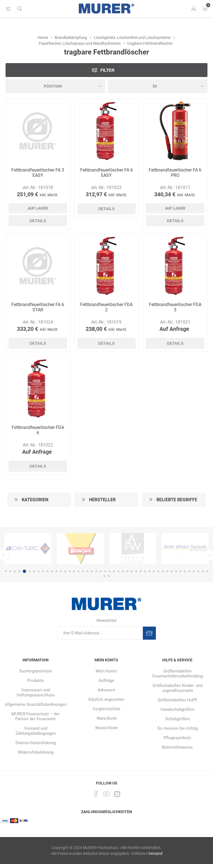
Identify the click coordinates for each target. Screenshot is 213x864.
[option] (28, 548)
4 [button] (19, 571)
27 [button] (123, 571)
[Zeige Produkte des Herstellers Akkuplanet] (185, 548)
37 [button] (167, 571)
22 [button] (101, 571)
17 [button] (78, 571)
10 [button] (47, 571)
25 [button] (114, 571)
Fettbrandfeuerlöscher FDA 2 (106, 307)
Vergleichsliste (106, 708)
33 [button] (149, 571)
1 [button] (6, 571)
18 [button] (83, 571)
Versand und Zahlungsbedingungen (36, 731)
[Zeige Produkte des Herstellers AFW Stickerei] (80, 548)
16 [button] (74, 571)
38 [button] (172, 571)
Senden (149, 633)
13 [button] (61, 571)
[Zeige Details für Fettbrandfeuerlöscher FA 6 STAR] (38, 266)
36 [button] (163, 571)
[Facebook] (96, 793)
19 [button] (87, 571)
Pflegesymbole (177, 737)
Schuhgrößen (177, 718)
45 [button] (203, 571)
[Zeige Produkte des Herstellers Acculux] (27, 548)
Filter (107, 70)
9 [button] (43, 571)
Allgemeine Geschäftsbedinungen (36, 704)
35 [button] (158, 571)
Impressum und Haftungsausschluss (36, 692)
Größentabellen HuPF (177, 699)
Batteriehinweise (177, 747)
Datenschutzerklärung (36, 742)
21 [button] (96, 571)
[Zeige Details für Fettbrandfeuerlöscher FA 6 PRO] (175, 131)
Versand (155, 853)
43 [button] (194, 571)
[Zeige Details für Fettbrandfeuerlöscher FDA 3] (175, 266)
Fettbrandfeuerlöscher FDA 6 (38, 430)
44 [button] (198, 571)
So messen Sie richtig (177, 728)
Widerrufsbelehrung (36, 752)
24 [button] (109, 571)
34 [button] (154, 571)
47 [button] (104, 576)
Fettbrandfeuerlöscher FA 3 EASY (37, 172)
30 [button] (136, 571)
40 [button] (180, 571)
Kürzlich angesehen (106, 699)
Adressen (106, 689)
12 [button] (56, 571)
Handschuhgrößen (177, 709)
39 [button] (176, 571)
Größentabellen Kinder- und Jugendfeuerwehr (177, 688)
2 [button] (10, 571)
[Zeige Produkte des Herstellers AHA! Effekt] (132, 548)
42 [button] (189, 571)
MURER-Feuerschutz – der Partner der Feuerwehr (35, 716)
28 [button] (127, 571)
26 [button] (118, 571)
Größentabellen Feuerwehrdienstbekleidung (177, 674)
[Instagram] (117, 793)
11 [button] (52, 571)
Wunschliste (106, 727)
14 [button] (65, 571)
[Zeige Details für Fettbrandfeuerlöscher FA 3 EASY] (38, 131)
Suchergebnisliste (35, 671)
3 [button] (15, 571)
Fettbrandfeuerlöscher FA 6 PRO (175, 172)
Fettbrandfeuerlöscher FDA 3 (175, 307)
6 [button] (29, 571)
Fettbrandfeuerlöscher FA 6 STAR (37, 307)
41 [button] (185, 571)
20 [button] (92, 571)
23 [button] (105, 571)
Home (43, 37)
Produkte (35, 680)
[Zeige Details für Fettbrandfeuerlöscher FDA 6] (38, 388)
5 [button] (23, 571)
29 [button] (132, 571)
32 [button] (145, 571)
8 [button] (38, 571)
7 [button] (34, 571)
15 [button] (69, 571)
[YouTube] (106, 793)
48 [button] (109, 576)
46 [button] (207, 571)
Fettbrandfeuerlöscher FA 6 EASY (106, 172)
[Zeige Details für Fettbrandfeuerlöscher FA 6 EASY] (107, 131)
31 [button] (140, 571)
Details (38, 221)
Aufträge (106, 680)
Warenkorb (106, 718)
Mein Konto (106, 671)
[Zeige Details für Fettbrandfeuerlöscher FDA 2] (107, 266)
